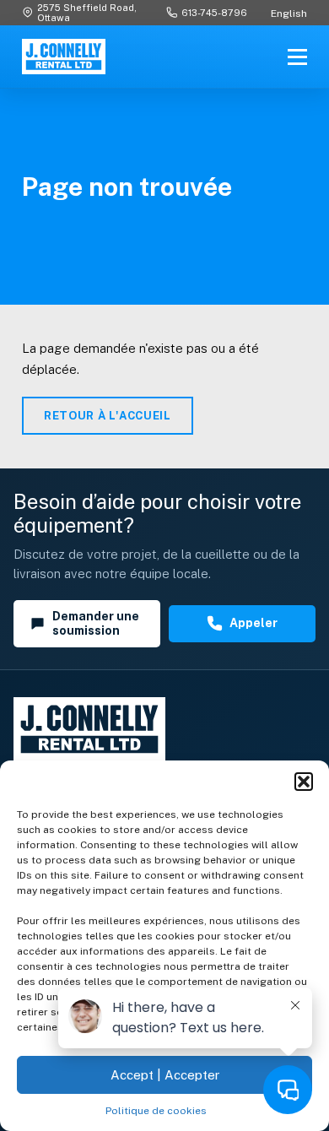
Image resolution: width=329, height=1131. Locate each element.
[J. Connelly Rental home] (63, 56)
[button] (303, 781)
